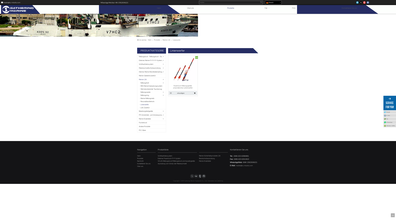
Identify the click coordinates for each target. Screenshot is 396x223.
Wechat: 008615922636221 (391, 125)
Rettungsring (145, 95)
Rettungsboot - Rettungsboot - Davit (151, 56)
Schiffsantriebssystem (146, 64)
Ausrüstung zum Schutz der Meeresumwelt (172, 163)
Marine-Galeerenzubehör (147, 76)
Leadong (220, 181)
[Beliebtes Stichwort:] (261, 2)
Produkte (140, 158)
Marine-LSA (143, 79)
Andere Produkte (144, 126)
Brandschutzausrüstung (207, 158)
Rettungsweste (145, 92)
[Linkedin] (357, 2)
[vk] (196, 176)
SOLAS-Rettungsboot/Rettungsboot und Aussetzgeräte (176, 161)
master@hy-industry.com (12, 2)
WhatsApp (389, 122)
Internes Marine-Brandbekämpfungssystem (152, 72)
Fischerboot (143, 122)
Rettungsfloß (145, 83)
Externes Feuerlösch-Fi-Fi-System (169, 158)
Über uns (140, 166)
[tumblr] (364, 2)
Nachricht (140, 161)
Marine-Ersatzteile (145, 119)
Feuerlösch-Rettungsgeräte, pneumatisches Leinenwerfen (183, 87)
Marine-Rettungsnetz (147, 98)
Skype (388, 112)
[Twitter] (361, 2)
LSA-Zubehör (145, 108)
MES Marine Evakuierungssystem (151, 86)
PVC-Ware (142, 130)
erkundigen (180, 93)
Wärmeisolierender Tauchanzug (151, 89)
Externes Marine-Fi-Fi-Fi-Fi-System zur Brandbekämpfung (152, 60)
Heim (139, 156)
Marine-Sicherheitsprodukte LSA (209, 156)
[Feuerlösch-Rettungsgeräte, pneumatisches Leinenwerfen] (183, 69)
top (393, 215)
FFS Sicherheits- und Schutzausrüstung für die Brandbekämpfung (152, 115)
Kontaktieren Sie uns (144, 163)
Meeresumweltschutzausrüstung (150, 68)
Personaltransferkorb (147, 101)
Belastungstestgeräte (146, 111)
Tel (387, 119)
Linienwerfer (145, 104)
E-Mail (388, 115)
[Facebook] (368, 2)
